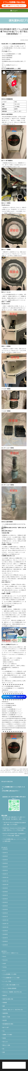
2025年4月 (5, 906)
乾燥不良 (5, 995)
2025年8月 (5, 891)
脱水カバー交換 (6, 1045)
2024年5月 (5, 945)
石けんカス (5, 1041)
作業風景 (24, 768)
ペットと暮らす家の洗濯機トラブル (11, 985)
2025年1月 (5, 916)
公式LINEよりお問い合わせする (14, 697)
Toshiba (6, 768)
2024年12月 (5, 920)
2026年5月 (5, 859)
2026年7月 (5, 852)
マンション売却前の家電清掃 (9, 988)
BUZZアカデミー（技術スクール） (11, 953)
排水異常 (5, 1020)
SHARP (4, 963)
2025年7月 (5, 895)
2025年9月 (5, 888)
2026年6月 (5, 856)
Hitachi (4, 956)
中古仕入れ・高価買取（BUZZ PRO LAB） (12, 992)
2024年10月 (5, 927)
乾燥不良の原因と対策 (8, 999)
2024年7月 (5, 938)
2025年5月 (5, 902)
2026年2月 (5, 870)
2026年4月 (5, 863)
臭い (10, 770)
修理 (27, 768)
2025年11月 (5, 881)
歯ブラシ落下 (3, 770)
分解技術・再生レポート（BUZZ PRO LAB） (13, 1009)
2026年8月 (5, 849)
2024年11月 (5, 923)
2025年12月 (5, 877)
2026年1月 (5, 874)
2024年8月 (5, 934)
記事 (4, 1052)
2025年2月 (5, 913)
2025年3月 (5, 909)
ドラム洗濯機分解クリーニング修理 (15, 768)
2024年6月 (5, 941)
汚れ (4, 1031)
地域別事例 (5, 1013)
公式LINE (4, 796)
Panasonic (5, 960)
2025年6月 (5, 898)
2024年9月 (5, 930)
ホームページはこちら (7, 781)
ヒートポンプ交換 (7, 981)
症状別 (7, 770)
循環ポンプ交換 (6, 1017)
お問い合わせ (12, 790)
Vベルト (4, 970)
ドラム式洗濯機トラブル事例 (9, 974)
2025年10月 (5, 884)
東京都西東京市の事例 (8, 1024)
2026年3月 (5, 866)
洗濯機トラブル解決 (7, 1034)
